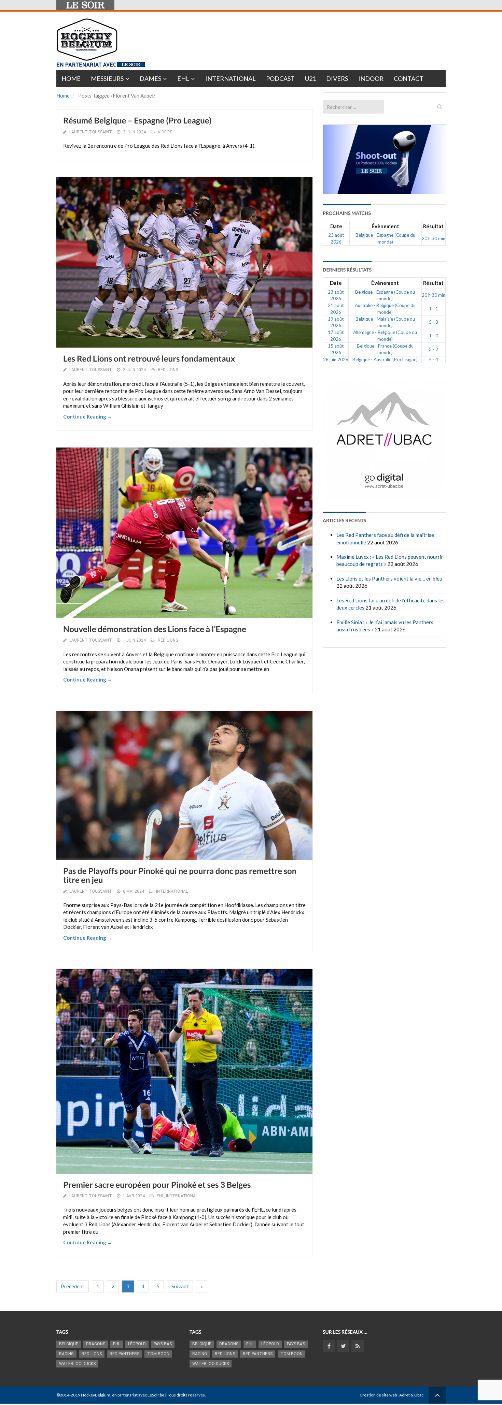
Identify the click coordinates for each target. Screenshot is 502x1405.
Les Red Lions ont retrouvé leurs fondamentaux (149, 359)
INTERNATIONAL (172, 891)
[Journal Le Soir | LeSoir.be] (85, 5)
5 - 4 (433, 359)
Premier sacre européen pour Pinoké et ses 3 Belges (157, 1185)
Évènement (385, 226)
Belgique (68, 1344)
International (230, 78)
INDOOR (371, 78)
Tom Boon (158, 1353)
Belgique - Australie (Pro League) (385, 359)
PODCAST (280, 78)
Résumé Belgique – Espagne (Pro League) (137, 121)
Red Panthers (124, 1353)
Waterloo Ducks (77, 1363)
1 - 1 (433, 308)
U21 (310, 78)
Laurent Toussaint (90, 132)
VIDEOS (165, 132)
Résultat (433, 226)
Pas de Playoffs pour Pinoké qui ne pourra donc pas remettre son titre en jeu (179, 875)
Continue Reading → (87, 416)
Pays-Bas (163, 1344)
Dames (150, 78)
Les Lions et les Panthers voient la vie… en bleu (389, 578)
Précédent (72, 1286)
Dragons (95, 1344)
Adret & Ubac (411, 1394)
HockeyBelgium (95, 1394)
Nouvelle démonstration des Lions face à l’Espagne (154, 629)
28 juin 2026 (335, 359)
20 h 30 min (433, 238)
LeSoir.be (156, 1394)
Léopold (137, 1344)
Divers (337, 78)
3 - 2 (433, 349)
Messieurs (107, 78)
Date (336, 226)
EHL (183, 78)
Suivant (180, 1286)
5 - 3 (433, 322)
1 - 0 (433, 335)
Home (71, 78)
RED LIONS (168, 369)
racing (66, 1353)
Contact (408, 78)
